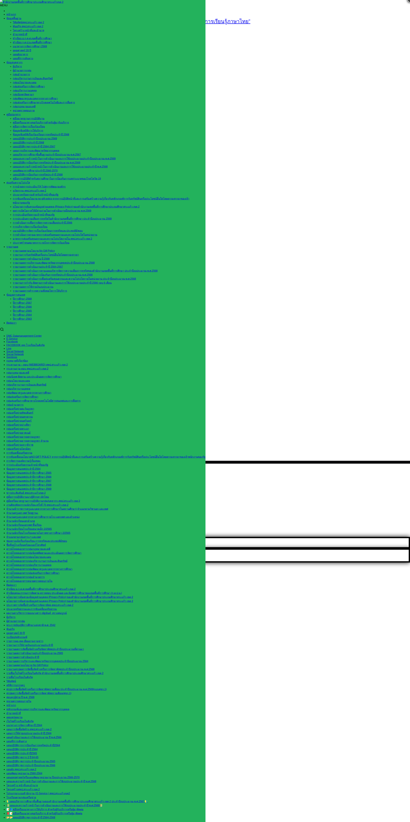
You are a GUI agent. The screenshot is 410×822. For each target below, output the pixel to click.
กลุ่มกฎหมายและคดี (17, 372)
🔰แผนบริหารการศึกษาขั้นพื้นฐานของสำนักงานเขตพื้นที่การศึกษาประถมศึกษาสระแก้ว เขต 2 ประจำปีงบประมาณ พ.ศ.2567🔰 (77, 801)
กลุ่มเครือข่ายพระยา (17, 428)
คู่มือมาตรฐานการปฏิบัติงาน (28, 118)
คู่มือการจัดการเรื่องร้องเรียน (29, 126)
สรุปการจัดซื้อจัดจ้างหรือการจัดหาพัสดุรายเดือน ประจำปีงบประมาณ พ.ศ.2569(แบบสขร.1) (56, 689)
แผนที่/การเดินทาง (23, 58)
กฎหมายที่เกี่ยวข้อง (17, 360)
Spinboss (11, 357)
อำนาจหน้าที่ (20, 34)
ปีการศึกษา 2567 (22, 302)
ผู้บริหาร (17, 66)
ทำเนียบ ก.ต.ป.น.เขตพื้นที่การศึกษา (32, 42)
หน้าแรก (11, 14)
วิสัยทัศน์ (11, 681)
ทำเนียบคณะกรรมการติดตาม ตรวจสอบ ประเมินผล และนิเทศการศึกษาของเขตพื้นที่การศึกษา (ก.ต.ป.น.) (64, 593)
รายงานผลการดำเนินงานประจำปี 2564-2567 (38, 266)
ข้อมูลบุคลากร (14, 62)
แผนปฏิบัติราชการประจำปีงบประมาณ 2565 (30, 761)
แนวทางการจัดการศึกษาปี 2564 (24, 725)
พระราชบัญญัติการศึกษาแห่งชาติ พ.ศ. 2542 (30, 625)
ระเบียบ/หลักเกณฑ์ (16, 637)
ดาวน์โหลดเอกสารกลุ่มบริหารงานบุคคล (28, 565)
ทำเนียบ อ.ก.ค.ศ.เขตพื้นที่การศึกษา (32, 38)
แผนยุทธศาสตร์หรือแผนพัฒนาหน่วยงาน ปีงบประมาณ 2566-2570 (43, 777)
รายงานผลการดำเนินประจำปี (22, 657)
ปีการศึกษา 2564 (22, 314)
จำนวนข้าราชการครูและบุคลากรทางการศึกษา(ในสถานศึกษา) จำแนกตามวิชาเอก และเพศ (57, 509)
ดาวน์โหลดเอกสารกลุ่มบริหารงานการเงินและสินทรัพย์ (36, 561)
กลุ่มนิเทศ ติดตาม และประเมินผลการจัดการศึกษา (34, 376)
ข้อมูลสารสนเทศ (15, 294)
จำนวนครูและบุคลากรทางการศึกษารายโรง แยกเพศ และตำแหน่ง (43, 517)
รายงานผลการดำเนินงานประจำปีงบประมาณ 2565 (34, 653)
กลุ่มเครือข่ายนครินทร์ (19, 420)
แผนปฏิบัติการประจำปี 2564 (22, 749)
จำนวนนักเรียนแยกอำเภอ (20, 521)
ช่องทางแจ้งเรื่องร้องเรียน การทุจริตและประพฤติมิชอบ (36, 541)
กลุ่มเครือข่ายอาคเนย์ (18, 432)
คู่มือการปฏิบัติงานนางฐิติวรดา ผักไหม (27, 497)
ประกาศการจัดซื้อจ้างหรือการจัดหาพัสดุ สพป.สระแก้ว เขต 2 (39, 605)
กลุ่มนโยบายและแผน (24, 82)
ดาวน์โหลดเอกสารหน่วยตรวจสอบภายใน (29, 581)
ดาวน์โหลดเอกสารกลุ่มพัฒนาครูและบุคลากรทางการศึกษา (39, 569)
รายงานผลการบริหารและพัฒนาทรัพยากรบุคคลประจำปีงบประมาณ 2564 (47, 661)
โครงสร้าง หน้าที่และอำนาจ (28, 30)
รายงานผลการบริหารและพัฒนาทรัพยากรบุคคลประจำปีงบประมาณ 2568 (54, 262)
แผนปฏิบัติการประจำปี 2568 (28, 142)
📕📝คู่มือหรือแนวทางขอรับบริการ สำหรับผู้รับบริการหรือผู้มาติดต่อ (44, 813)
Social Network (15, 354)
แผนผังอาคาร (20, 54)
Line (8, 348)
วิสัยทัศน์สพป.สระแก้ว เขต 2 (28, 22)
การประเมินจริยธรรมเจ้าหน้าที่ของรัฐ (34, 214)
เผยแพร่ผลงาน (14, 717)
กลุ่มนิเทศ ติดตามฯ (23, 94)
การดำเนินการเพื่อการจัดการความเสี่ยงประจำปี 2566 (42, 222)
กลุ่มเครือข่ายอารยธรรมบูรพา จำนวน (27, 440)
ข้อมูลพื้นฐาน (13, 18)
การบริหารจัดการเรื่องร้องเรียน (30, 226)
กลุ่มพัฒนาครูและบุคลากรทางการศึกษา (35, 98)
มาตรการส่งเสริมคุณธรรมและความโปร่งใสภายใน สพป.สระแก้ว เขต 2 (52, 238)
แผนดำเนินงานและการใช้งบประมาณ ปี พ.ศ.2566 (34, 737)
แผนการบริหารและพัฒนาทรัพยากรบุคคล (36, 150)
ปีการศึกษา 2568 (22, 298)
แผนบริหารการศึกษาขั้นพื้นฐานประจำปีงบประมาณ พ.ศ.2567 (47, 154)
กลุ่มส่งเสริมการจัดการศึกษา (29, 86)
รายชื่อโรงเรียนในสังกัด (19, 677)
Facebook (12, 341)
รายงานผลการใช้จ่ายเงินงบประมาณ (33, 286)
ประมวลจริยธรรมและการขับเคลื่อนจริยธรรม (31, 609)
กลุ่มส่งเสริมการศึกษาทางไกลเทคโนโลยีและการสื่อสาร (44, 102)
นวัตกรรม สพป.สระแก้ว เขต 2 (29, 190)
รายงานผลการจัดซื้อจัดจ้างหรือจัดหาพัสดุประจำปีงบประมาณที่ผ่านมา (45, 649)
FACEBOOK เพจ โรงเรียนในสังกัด (25, 345)
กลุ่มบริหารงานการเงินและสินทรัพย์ (33, 78)
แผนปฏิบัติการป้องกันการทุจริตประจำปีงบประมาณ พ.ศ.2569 (46, 162)
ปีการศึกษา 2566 (22, 306)
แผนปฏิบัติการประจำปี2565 (21, 753)
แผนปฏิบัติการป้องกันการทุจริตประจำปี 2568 (38, 174)
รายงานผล (12, 246)
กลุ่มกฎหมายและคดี (24, 106)
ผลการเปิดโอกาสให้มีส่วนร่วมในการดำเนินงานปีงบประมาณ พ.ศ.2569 (52, 210)
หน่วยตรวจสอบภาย (24, 110)
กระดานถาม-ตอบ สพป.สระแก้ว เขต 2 (27, 368)
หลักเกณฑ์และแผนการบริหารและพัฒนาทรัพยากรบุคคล (37, 709)
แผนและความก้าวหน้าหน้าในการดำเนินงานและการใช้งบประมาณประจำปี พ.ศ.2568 (60, 166)
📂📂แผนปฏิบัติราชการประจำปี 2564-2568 (30, 817)
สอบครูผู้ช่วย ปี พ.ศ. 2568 (20, 697)
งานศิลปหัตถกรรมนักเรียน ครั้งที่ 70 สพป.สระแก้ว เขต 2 (37, 505)
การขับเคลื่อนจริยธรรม (19, 452)
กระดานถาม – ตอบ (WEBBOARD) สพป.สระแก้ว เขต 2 (37, 364)
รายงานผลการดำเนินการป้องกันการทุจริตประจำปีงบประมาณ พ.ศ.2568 (53, 274)
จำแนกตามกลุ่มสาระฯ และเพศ (23, 537)
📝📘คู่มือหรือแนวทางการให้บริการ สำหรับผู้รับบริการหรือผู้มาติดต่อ (44, 809)
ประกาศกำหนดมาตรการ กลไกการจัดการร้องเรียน (41, 242)
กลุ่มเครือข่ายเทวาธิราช (19, 444)
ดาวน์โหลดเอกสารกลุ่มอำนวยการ (25, 577)
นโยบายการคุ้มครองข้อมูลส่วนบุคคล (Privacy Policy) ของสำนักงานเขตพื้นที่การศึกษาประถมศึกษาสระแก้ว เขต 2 (76, 206)
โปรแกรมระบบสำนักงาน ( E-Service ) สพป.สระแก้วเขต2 (38, 793)
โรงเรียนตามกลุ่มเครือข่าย (21, 797)
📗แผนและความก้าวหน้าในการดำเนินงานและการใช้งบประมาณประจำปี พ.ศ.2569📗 (54, 805)
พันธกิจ (10, 629)
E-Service (12, 338)
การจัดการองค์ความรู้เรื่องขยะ (23, 460)
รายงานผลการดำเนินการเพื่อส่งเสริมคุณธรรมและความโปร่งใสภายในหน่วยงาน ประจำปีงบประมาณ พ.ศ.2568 (74, 278)
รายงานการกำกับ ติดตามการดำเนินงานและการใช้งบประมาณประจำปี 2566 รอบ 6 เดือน (62, 282)
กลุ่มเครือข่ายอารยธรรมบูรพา (23, 436)
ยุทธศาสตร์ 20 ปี (22, 50)
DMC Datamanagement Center (24, 335)
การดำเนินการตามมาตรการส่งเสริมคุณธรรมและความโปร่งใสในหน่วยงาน (55, 234)
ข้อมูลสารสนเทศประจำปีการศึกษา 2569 (28, 489)
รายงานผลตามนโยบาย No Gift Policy (34, 250)
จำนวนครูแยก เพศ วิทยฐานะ (22, 513)
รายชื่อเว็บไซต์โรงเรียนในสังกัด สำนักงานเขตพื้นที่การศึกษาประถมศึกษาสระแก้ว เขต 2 (54, 673)
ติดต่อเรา (11, 322)
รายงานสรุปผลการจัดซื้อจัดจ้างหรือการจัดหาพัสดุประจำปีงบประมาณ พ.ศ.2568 (50, 669)
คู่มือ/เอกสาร (13, 114)
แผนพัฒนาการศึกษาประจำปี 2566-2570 (35, 170)
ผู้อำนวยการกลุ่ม (22, 70)
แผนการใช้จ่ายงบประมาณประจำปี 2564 (28, 733)
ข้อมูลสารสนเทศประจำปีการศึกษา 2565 (28, 473)
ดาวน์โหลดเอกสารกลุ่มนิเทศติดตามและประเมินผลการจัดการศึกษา (43, 553)
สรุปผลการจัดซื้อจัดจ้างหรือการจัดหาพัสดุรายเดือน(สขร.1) (38, 693)
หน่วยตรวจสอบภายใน (18, 701)
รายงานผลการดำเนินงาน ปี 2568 (31, 258)
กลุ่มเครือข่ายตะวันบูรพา (20, 408)
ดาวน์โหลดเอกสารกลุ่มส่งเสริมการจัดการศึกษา (32, 573)
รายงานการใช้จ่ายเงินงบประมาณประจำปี (29, 645)
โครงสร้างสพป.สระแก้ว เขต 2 (23, 789)
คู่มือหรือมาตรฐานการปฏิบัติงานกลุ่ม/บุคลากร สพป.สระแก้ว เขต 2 (43, 501)
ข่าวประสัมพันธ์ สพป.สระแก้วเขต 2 (26, 493)
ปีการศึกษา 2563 (22, 318)
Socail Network (15, 351)
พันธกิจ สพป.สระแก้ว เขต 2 (28, 26)
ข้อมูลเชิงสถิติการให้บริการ (28, 130)
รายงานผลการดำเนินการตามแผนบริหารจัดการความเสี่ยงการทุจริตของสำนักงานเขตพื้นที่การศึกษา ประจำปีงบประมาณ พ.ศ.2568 (85, 270)
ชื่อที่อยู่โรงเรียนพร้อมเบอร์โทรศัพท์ (26, 545)
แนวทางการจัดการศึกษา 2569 (30, 46)
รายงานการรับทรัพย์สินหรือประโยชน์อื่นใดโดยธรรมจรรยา (46, 254)
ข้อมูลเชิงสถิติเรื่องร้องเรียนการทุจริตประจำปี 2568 (41, 134)
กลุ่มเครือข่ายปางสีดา (18, 424)
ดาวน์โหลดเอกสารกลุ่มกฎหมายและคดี (28, 549)
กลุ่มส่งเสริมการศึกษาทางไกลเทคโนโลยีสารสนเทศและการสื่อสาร (43, 400)
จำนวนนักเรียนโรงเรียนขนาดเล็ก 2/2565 (29, 529)
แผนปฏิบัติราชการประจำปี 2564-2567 (34, 146)
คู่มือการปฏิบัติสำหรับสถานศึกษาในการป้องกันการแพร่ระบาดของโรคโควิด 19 (57, 178)
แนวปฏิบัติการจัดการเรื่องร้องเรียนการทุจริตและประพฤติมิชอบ (48, 230)
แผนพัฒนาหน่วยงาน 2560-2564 (24, 773)
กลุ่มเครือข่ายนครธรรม (19, 416)
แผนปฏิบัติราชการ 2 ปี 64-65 (22, 757)
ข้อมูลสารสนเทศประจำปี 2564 (23, 468)
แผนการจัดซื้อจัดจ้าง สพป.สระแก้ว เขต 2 (29, 729)
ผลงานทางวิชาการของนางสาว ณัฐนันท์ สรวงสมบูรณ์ (36, 613)
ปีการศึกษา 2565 (22, 310)
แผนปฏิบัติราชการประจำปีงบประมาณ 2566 (30, 765)
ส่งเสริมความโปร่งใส (18, 182)
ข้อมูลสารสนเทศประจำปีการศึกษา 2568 (28, 485)
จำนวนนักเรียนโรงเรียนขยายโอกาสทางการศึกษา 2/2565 (38, 533)
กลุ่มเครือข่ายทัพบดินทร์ (19, 412)
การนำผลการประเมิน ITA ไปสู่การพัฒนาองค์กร (39, 186)
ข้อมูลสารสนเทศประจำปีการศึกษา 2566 (28, 477)
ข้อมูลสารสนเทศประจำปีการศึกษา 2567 (28, 481)
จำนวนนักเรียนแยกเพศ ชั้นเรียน (23, 525)
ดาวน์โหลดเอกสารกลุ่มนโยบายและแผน (28, 557)
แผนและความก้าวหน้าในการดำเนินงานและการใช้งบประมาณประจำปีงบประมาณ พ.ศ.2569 (64, 158)
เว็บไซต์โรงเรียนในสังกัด (20, 721)
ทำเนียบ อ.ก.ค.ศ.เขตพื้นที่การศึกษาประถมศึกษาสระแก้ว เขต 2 (41, 589)
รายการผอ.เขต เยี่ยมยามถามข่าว (24, 641)
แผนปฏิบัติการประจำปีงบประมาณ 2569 (35, 138)
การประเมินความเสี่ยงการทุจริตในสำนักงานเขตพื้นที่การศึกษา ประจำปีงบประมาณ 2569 (62, 218)
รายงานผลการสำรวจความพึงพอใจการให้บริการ (40, 290)
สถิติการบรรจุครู (15, 685)
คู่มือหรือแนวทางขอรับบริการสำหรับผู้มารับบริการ (41, 122)
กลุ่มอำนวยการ (21, 74)
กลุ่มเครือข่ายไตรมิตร (18, 448)
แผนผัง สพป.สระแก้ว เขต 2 (21, 769)
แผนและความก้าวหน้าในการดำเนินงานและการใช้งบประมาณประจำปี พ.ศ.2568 (51, 781)
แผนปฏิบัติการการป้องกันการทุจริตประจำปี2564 (33, 745)
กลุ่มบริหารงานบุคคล (25, 90)
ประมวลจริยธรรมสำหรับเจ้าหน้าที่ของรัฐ (35, 194)
